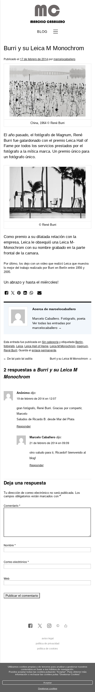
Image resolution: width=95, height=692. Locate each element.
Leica (19, 346)
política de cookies (47, 648)
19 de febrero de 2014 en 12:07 (36, 398)
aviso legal (47, 638)
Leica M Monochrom (62, 346)
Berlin (79, 342)
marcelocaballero (64, 59)
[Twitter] (39, 626)
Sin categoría (50, 342)
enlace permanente (44, 350)
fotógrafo (9, 346)
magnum (82, 346)
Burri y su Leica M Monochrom (70, 358)
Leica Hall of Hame (36, 346)
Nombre (10, 545)
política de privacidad (47, 643)
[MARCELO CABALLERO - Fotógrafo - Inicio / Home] (47, 21)
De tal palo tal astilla (18, 358)
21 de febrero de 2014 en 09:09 (49, 443)
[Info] (58, 626)
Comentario (12, 505)
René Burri (10, 350)
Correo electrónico (16, 562)
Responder (24, 426)
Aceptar (47, 682)
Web (6, 578)
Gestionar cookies (47, 688)
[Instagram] (49, 626)
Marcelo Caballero (42, 437)
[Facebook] (30, 626)
